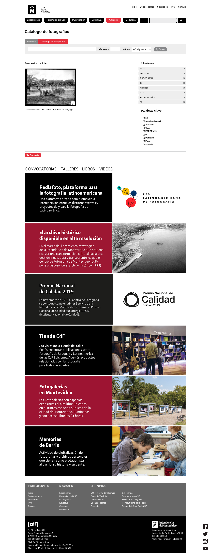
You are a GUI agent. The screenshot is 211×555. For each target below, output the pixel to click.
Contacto (182, 7)
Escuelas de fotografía (132, 499)
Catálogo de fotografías (53, 41)
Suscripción (162, 7)
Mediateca (131, 20)
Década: (127, 49)
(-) (184, 68)
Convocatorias (97, 499)
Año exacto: (104, 49)
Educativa (96, 20)
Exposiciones (33, 20)
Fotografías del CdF (55, 20)
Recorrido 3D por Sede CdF (134, 506)
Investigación (78, 20)
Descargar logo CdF (131, 496)
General (31, 41)
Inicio (134, 7)
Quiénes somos (147, 7)
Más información (73, 103)
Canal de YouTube (99, 496)
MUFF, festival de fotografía (103, 493)
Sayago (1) (148, 144)
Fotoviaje (95, 506)
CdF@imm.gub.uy (41, 542)
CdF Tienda (127, 493)
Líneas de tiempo (98, 503)
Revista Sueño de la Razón (134, 503)
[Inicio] (68, 16)
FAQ (173, 7)
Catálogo (113, 20)
